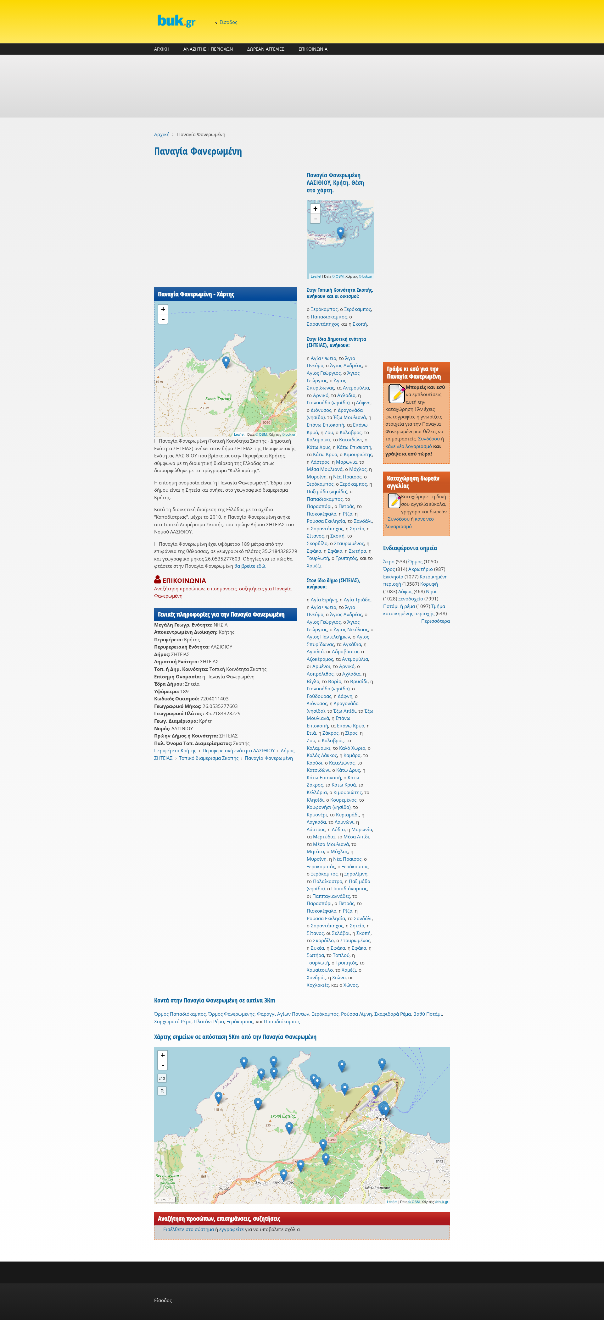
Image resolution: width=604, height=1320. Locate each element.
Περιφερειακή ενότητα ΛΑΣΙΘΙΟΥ (239, 750)
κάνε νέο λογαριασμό (408, 446)
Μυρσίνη (317, 476)
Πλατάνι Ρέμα (209, 1021)
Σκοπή (360, 324)
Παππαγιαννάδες (331, 896)
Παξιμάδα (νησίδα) (327, 491)
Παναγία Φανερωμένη (269, 758)
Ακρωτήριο (420, 569)
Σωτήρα (357, 551)
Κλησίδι (315, 800)
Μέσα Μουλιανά (325, 469)
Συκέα (317, 948)
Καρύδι (314, 762)
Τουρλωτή (318, 558)
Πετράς (346, 506)
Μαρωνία (346, 462)
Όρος (389, 569)
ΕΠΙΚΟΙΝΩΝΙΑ (313, 49)
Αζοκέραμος (320, 659)
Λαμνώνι (344, 822)
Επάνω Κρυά (350, 725)
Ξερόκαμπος (324, 309)
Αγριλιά (315, 651)
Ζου (329, 432)
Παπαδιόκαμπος (329, 316)
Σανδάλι (363, 521)
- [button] (163, 319)
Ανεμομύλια (356, 387)
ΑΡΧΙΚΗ (161, 49)
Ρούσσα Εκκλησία (326, 521)
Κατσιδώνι (350, 439)
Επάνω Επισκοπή (325, 425)
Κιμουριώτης (358, 454)
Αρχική (162, 134)
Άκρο (388, 561)
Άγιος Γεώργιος (324, 373)
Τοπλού (341, 955)
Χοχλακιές (318, 985)
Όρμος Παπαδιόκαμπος (180, 1014)
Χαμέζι (314, 565)
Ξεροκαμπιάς (321, 866)
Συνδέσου (429, 438)
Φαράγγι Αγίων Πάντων (283, 1014)
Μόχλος (357, 469)
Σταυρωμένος (349, 543)
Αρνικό (320, 395)
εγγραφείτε (231, 1229)
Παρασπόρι (319, 506)
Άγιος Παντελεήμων (328, 636)
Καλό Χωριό (352, 748)
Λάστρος (320, 462)
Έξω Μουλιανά (349, 417)
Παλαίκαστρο (327, 881)
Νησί (431, 591)
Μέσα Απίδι (356, 836)
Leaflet (239, 434)
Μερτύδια (324, 836)
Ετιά (311, 733)
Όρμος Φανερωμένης (231, 1014)
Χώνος (351, 985)
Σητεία (357, 528)
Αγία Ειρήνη (324, 599)
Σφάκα (314, 551)
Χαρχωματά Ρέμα (173, 1021)
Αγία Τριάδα (357, 599)
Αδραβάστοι (345, 651)
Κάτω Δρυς (318, 447)
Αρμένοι (321, 666)
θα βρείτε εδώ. (250, 566)
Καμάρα (352, 755)
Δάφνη (363, 402)
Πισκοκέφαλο (321, 514)
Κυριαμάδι (347, 814)
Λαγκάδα (316, 822)
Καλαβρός (350, 432)
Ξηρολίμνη (355, 873)
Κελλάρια (317, 792)
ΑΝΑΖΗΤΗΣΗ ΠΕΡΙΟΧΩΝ (208, 49)
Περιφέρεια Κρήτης (175, 750)
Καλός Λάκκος (322, 755)
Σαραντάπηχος (323, 324)
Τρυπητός (346, 558)
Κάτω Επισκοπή (354, 447)
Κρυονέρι (317, 814)
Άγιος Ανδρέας (346, 365)
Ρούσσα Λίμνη (356, 1014)
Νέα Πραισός (347, 476)
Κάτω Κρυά (325, 454)
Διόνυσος (321, 410)
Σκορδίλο (317, 543)
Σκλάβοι (341, 933)
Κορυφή (429, 584)
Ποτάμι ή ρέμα (399, 606)
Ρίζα (347, 514)
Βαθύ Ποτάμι (427, 1014)
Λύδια (338, 829)
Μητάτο (315, 851)
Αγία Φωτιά (323, 358)
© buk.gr (288, 434)
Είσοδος (228, 22)
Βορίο (334, 681)
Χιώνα (339, 977)
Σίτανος (315, 536)
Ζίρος (351, 733)
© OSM (261, 434)
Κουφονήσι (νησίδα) (328, 807)
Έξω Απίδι (344, 711)
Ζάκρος (330, 733)
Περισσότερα (435, 621)
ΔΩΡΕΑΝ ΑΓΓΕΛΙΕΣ (265, 49)
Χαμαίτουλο (320, 970)
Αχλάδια (346, 395)
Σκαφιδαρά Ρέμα (392, 1014)
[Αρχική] (176, 21)
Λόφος (405, 591)
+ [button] (163, 309)
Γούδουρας (319, 696)
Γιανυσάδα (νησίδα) (328, 402)
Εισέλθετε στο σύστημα (188, 1229)
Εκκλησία (393, 576)
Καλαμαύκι (318, 439)
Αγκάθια (352, 644)
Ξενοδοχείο (410, 598)
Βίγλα (313, 681)
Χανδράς (316, 977)
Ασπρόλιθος (320, 674)
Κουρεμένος (343, 800)
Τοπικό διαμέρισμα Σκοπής (208, 758)
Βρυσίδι (359, 681)
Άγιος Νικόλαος (351, 629)
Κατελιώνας (342, 762)
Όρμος (415, 561)
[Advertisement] (302, 86)
